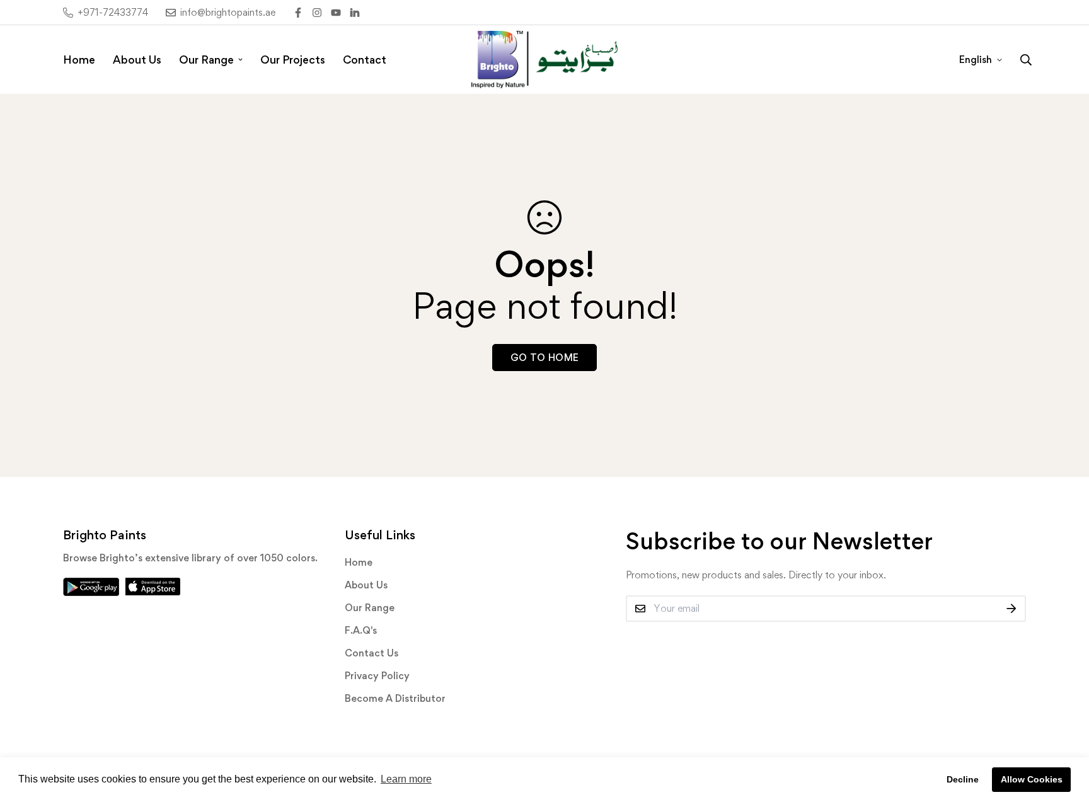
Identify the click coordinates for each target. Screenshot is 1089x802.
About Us (137, 59)
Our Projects (292, 59)
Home (79, 59)
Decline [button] (963, 779)
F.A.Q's (361, 630)
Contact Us (371, 653)
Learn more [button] (406, 779)
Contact (364, 59)
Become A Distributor (395, 698)
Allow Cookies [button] (1032, 779)
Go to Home (544, 358)
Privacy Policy (377, 676)
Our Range (206, 59)
